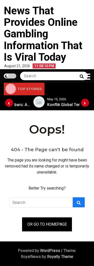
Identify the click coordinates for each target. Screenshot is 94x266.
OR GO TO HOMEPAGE (47, 224)
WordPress (50, 250)
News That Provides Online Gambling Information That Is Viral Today (43, 34)
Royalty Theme (60, 256)
